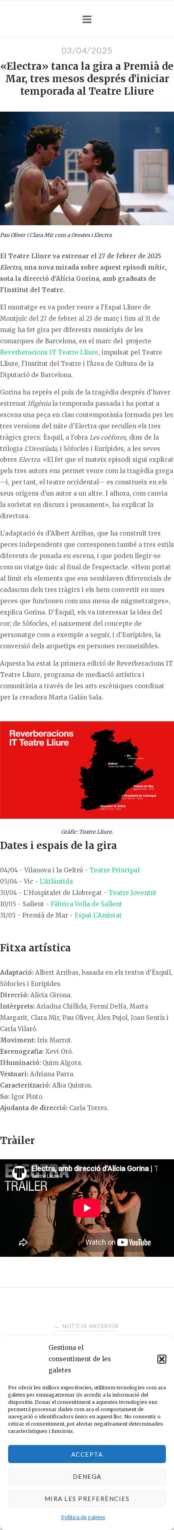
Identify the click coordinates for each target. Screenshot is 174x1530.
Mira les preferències (87, 1498)
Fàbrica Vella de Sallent (86, 904)
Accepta (87, 1454)
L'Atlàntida (56, 881)
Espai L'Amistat (98, 915)
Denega (87, 1476)
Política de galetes (83, 1517)
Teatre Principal (114, 870)
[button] (162, 1359)
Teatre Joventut (132, 893)
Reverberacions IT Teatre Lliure (49, 352)
